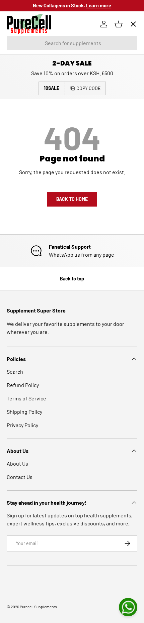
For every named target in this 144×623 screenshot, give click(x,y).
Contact (21, 143)
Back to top (72, 278)
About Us (17, 463)
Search (15, 371)
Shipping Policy (24, 411)
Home (19, 45)
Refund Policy (23, 385)
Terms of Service (26, 398)
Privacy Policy (22, 425)
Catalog (21, 70)
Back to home (72, 199)
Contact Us (19, 477)
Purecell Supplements (38, 606)
